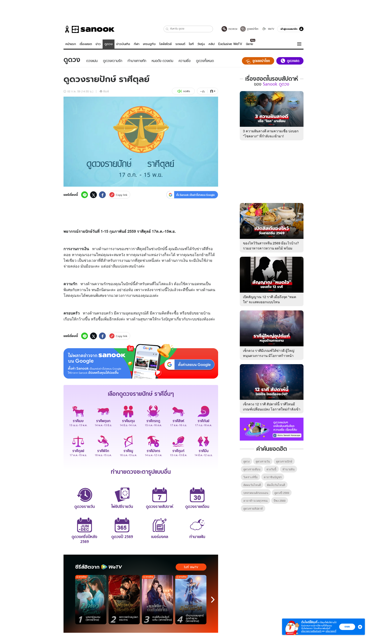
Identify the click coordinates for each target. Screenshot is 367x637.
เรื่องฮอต (86, 44)
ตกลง (347, 626)
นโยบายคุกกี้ (331, 631)
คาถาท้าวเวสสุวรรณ (255, 501)
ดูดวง (108, 44)
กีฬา (136, 44)
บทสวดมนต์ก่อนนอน (255, 493)
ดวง (119, 295)
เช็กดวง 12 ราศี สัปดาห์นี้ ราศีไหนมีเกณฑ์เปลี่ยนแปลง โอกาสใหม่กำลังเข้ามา (271, 409)
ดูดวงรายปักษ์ (284, 461)
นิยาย (249, 44)
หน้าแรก (70, 44)
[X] (93, 194)
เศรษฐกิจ (149, 44)
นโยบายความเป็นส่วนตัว (311, 631)
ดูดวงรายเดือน (251, 469)
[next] (212, 599)
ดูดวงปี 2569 (281, 493)
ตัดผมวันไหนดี (252, 485)
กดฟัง (186, 91)
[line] (84, 194)
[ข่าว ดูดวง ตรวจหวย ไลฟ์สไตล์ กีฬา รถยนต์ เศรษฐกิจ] (89, 29)
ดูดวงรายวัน (263, 461)
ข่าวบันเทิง (123, 44)
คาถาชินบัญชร (273, 477)
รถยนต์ (180, 44)
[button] (167, 29)
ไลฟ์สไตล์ (165, 44)
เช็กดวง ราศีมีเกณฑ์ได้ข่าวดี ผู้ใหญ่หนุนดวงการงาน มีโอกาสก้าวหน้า (268, 353)
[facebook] (102, 194)
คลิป (212, 44)
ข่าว (98, 44)
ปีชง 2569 (279, 501)
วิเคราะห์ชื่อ (250, 477)
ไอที (191, 44)
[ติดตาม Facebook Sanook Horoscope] (271, 429)
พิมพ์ (106, 91)
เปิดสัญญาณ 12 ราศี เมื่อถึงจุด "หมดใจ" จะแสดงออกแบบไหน (269, 299)
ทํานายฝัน (288, 469)
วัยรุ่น (201, 44)
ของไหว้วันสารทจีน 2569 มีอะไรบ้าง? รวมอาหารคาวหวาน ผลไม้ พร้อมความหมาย (271, 248)
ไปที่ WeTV (191, 567)
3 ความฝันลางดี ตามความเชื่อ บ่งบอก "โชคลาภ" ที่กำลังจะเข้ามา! (271, 133)
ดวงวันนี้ (271, 469)
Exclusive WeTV (230, 44)
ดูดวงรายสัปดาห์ (253, 508)
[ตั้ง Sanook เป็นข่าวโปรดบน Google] (141, 361)
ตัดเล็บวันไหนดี (276, 485)
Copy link (121, 195)
